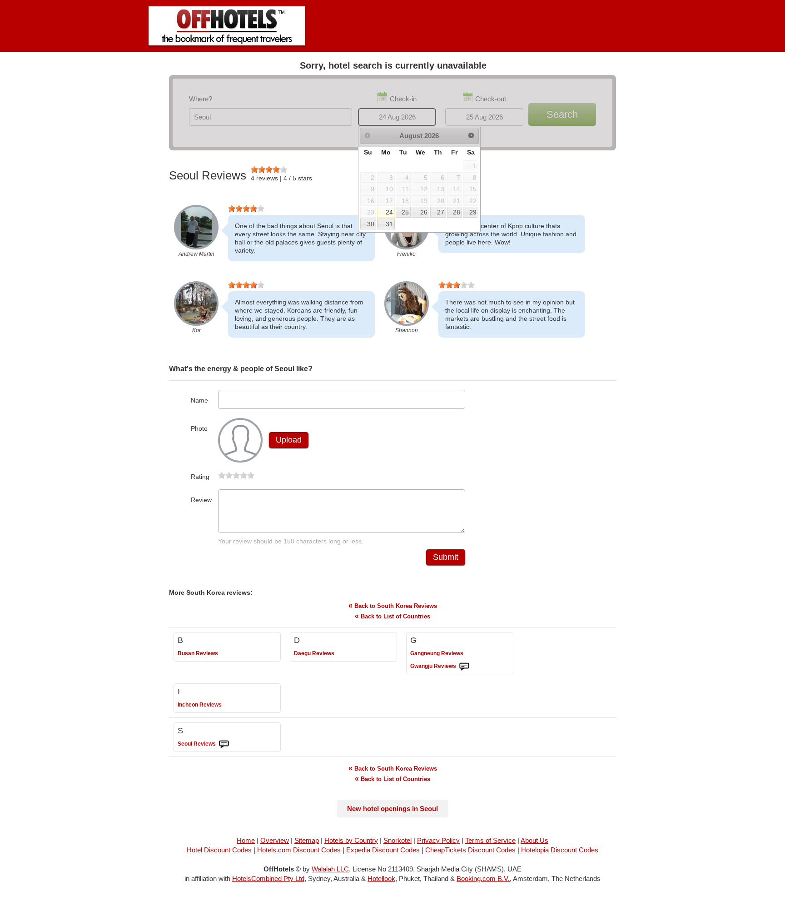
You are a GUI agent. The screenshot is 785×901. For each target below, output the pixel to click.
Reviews (198, 653)
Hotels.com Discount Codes (299, 850)
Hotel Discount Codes (219, 850)
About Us (534, 840)
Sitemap (306, 840)
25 (405, 212)
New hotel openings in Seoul (392, 808)
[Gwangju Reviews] (464, 666)
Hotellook (381, 878)
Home (246, 840)
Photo (199, 428)
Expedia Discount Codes (383, 850)
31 (389, 224)
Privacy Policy (438, 840)
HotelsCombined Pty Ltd (268, 878)
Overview (274, 840)
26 (423, 212)
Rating (200, 476)
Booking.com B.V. (483, 878)
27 (440, 212)
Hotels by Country (351, 840)
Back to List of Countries (392, 616)
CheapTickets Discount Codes (470, 850)
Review (201, 499)
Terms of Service (490, 840)
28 (456, 212)
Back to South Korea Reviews (392, 605)
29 (473, 212)
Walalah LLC (330, 869)
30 (370, 224)
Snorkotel (397, 840)
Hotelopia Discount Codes (559, 850)
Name (199, 400)
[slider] (269, 169)
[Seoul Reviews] (224, 744)
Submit (445, 557)
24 (389, 212)
